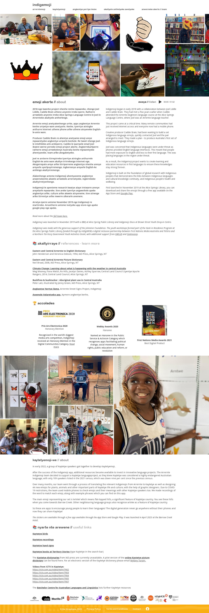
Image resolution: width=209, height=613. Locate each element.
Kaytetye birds (40, 533)
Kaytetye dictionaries (48, 557)
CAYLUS (118, 234)
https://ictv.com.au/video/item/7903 (51, 572)
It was (126, 517)
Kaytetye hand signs (43, 545)
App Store (102, 517)
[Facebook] (147, 608)
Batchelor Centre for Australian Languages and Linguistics (67, 587)
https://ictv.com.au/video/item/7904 (51, 575)
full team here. (61, 216)
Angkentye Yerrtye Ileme (46, 288)
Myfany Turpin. (138, 560)
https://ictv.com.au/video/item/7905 (51, 578)
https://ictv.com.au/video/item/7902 (51, 569)
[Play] (160, 101)
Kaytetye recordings (43, 539)
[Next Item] (204, 55)
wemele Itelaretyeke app (47, 294)
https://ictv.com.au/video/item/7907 (51, 581)
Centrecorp (132, 234)
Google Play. (127, 193)
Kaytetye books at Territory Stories (51, 551)
